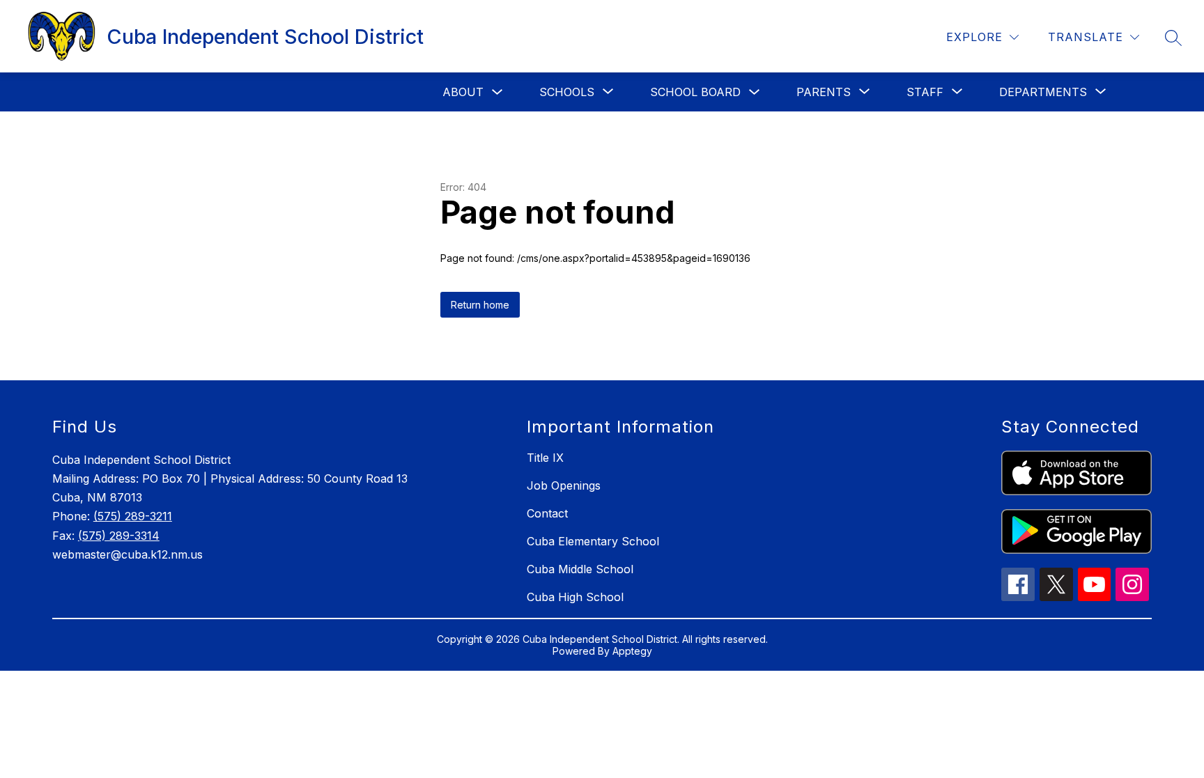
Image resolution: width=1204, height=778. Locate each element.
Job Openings (564, 485)
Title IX (545, 458)
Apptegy (632, 651)
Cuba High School (575, 597)
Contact (547, 513)
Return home (480, 305)
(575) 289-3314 (119, 536)
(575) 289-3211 (132, 516)
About (463, 92)
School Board (695, 92)
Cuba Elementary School (593, 541)
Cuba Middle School (580, 569)
